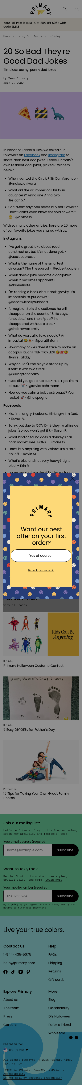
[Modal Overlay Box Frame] (41, 542)
